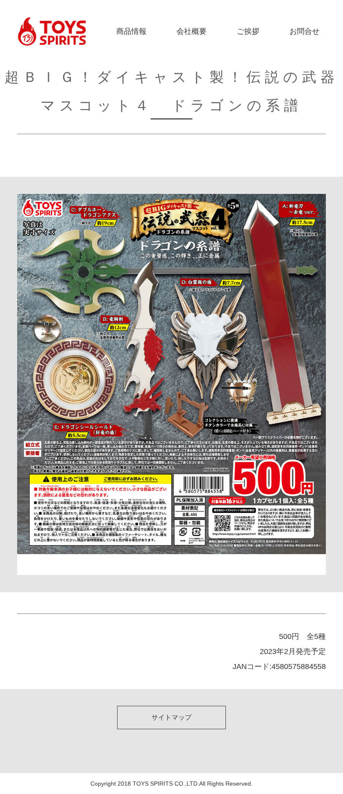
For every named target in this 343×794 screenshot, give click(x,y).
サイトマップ (171, 717)
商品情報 (131, 31)
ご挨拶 (248, 31)
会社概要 (192, 31)
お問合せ (304, 31)
